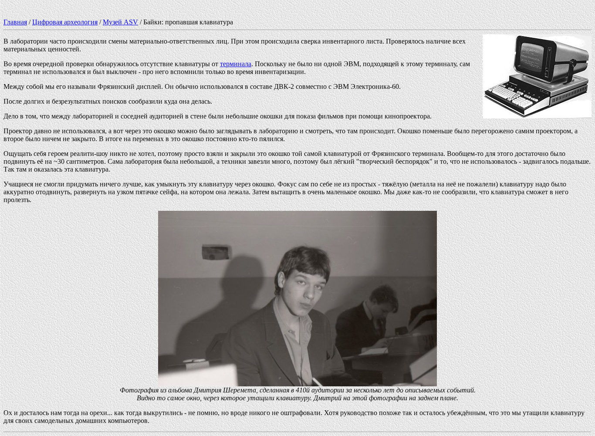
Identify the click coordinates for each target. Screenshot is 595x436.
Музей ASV (120, 22)
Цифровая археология (65, 22)
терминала (235, 64)
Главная (15, 22)
